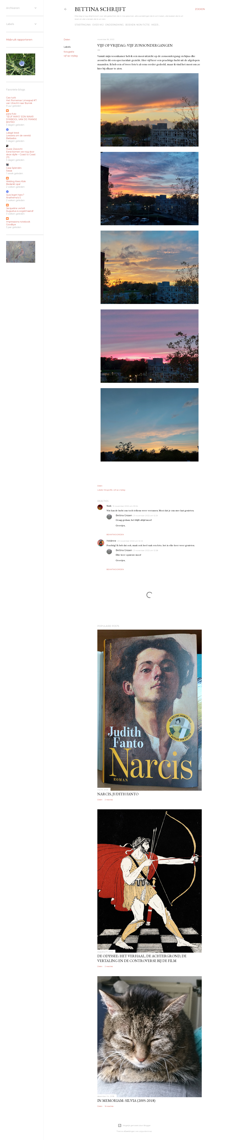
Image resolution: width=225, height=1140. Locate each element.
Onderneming (114, 24)
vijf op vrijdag (71, 55)
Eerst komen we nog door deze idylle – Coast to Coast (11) (21, 154)
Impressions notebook (18, 221)
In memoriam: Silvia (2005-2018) (126, 1100)
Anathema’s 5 (13, 197)
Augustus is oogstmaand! (19, 211)
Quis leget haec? (15, 194)
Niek (109, 506)
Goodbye (11, 224)
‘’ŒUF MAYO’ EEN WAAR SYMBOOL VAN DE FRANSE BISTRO (21, 119)
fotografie (69, 51)
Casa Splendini (13, 168)
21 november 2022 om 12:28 (145, 550)
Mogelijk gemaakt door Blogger (137, 1125)
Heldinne (111, 540)
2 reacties (109, 799)
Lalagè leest (12, 132)
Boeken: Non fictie (137, 24)
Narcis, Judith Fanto (118, 794)
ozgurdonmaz (145, 1131)
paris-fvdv (11, 113)
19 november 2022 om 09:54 (125, 506)
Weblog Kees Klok (16, 181)
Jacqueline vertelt (15, 208)
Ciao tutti (11, 97)
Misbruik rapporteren (19, 39)
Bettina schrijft (100, 9)
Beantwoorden (115, 534)
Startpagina (83, 24)
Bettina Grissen (124, 515)
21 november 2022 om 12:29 (145, 515)
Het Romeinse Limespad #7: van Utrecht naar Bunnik (21, 102)
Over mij (97, 24)
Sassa (9, 170)
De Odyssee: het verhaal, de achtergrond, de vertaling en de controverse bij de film (141, 958)
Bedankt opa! (13, 184)
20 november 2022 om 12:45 (130, 541)
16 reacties (109, 1106)
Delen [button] (67, 39)
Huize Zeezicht (14, 149)
